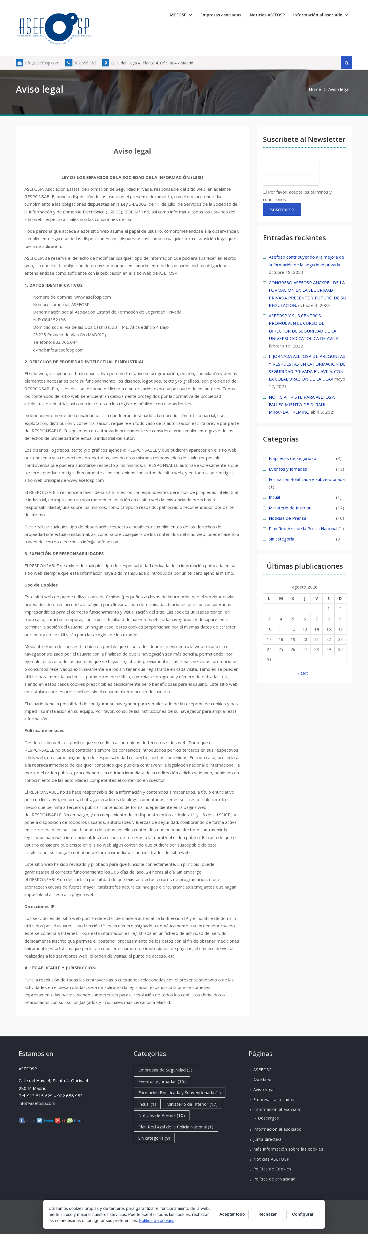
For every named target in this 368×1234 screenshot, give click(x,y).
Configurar (303, 1214)
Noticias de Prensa (287, 518)
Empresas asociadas (220, 15)
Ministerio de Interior (290, 508)
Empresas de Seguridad (292, 458)
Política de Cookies (272, 1169)
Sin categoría (281, 539)
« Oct (302, 673)
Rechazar (267, 1214)
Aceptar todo (232, 1214)
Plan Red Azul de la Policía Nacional (303, 528)
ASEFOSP (177, 15)
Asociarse (263, 1079)
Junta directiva (267, 1139)
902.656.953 (85, 63)
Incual (274, 497)
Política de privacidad (274, 1179)
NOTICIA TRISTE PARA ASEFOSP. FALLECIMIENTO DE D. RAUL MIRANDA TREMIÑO (302, 404)
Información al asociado (317, 15)
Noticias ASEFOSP (267, 15)
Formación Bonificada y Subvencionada (307, 479)
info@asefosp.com (42, 63)
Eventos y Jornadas (288, 469)
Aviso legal (264, 1089)
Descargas (268, 1118)
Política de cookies (156, 1220)
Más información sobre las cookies (288, 1149)
